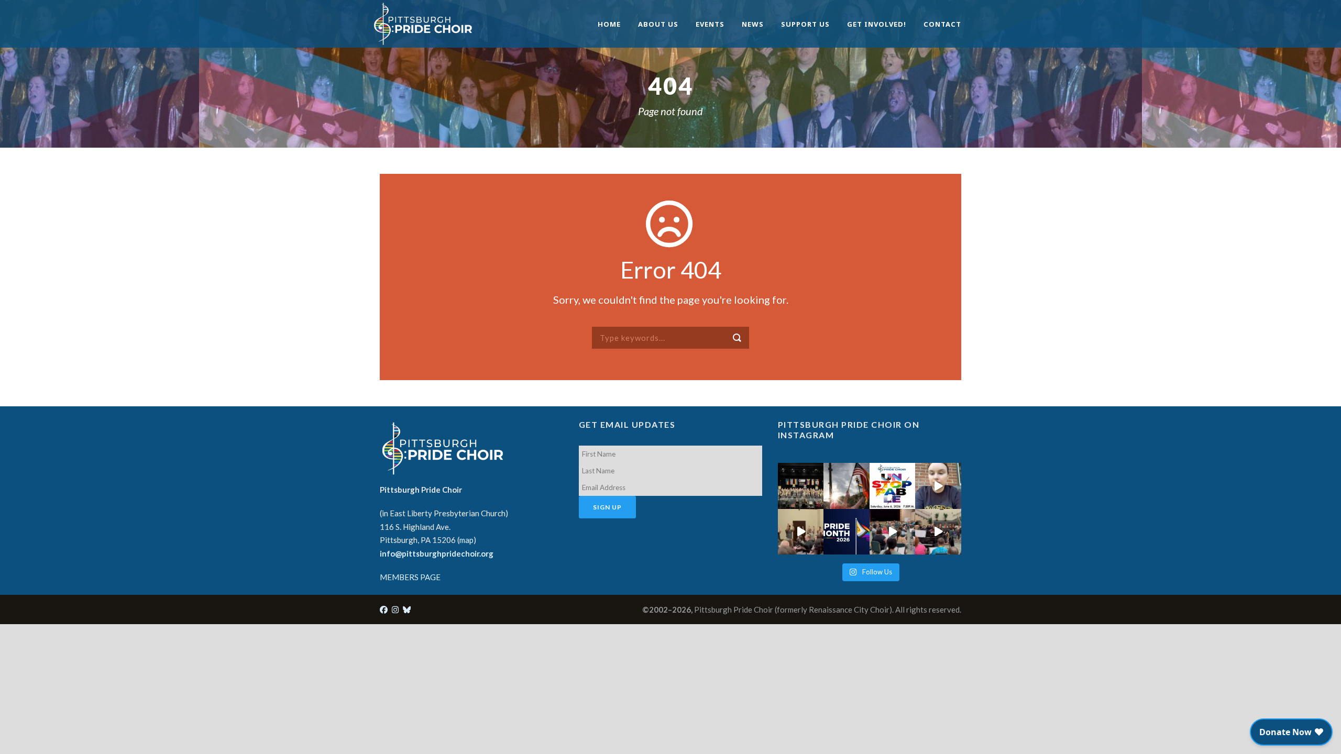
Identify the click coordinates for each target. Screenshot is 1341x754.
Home (609, 24)
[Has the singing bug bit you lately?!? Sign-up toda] (800, 485)
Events (710, 24)
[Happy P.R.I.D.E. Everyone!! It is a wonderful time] (846, 532)
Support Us (805, 24)
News (753, 24)
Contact (942, 24)
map (466, 540)
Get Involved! (876, 24)
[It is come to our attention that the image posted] (938, 532)
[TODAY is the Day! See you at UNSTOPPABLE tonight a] (893, 485)
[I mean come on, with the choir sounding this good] (893, 532)
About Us (658, 24)
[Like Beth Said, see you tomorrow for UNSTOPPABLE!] (938, 485)
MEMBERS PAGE (410, 577)
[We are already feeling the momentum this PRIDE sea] (800, 532)
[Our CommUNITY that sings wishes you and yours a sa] (846, 485)
